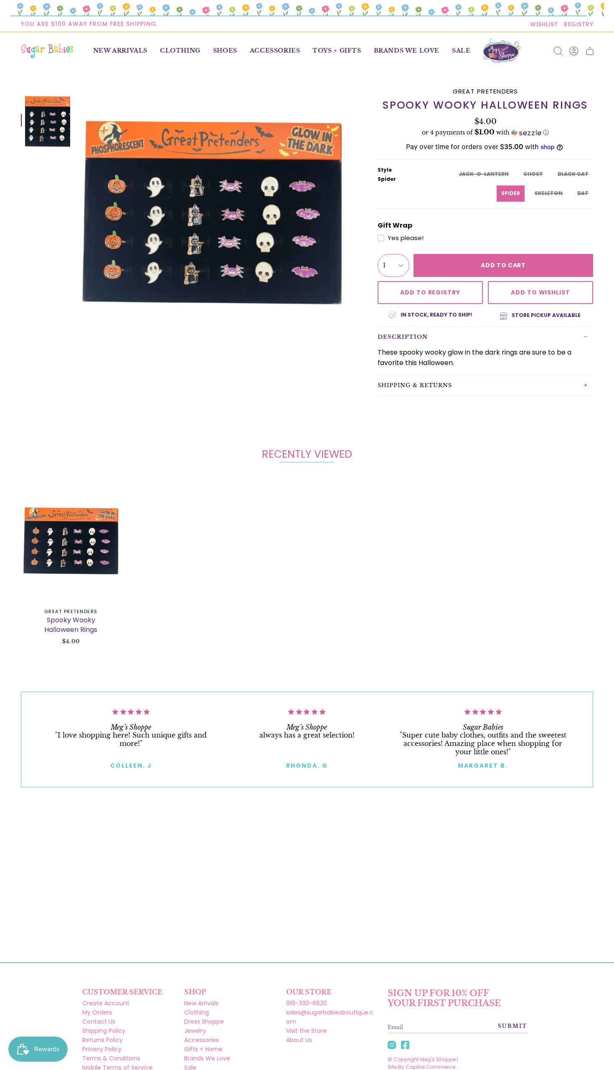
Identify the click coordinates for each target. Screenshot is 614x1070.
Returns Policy (102, 1040)
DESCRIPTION (403, 336)
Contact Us (98, 1021)
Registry (578, 24)
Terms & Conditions (111, 1058)
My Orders (97, 1012)
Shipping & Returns (415, 385)
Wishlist (544, 24)
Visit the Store (306, 1031)
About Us (299, 1040)
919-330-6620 (306, 1003)
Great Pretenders (485, 91)
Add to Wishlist (540, 292)
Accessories (201, 1040)
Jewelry (195, 1031)
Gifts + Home (203, 1049)
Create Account (105, 1003)
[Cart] (590, 51)
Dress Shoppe (204, 1021)
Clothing (196, 1012)
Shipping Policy (103, 1031)
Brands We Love (207, 1058)
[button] (180, 50)
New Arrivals (201, 1003)
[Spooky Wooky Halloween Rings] (71, 539)
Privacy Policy (102, 1049)
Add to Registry (430, 292)
